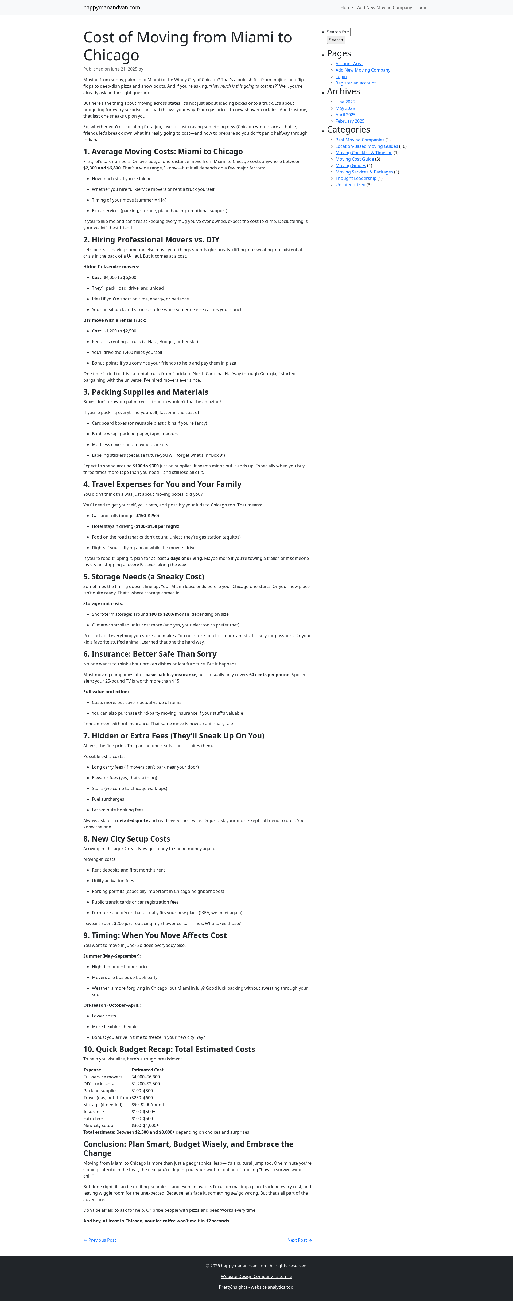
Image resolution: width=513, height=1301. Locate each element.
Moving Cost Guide (355, 159)
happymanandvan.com (111, 7)
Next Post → (299, 1240)
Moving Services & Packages (364, 172)
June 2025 (345, 102)
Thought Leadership (356, 178)
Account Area (349, 64)
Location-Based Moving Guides (367, 146)
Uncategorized (351, 185)
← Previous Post (99, 1240)
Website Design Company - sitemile (256, 1276)
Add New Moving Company (363, 70)
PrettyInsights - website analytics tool (256, 1287)
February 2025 (350, 121)
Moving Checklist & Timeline (364, 153)
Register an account (356, 83)
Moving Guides (351, 165)
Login (341, 76)
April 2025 (346, 115)
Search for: (338, 32)
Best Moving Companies (360, 140)
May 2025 (345, 108)
